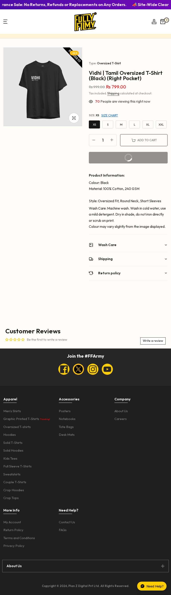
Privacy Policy (13, 546)
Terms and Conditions (19, 538)
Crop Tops (11, 498)
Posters (65, 411)
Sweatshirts (11, 474)
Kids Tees (10, 458)
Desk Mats (67, 434)
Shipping (113, 93)
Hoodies (9, 434)
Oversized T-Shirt (109, 63)
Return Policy (13, 530)
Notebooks (67, 419)
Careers (120, 419)
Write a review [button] (153, 341)
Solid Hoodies (13, 450)
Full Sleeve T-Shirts (17, 466)
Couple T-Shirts (14, 482)
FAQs (63, 530)
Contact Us (67, 522)
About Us (121, 411)
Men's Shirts (12, 411)
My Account (12, 522)
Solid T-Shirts (12, 442)
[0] (162, 21)
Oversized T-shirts (17, 427)
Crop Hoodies (13, 490)
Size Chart (109, 115)
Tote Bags (66, 427)
